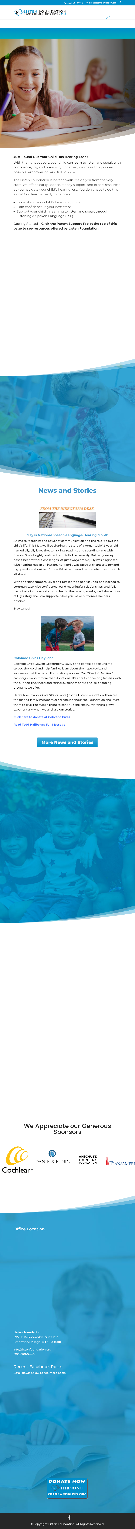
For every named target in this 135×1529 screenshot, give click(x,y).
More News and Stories (67, 742)
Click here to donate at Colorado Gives (42, 717)
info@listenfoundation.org (32, 1349)
